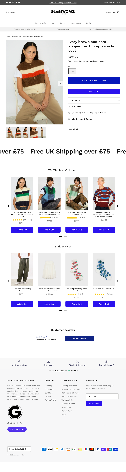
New (53, 23)
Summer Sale (40, 23)
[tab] (60, 236)
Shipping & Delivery (69, 386)
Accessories (76, 23)
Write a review (79, 338)
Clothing (63, 23)
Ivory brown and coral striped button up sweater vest (27, 36)
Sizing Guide (66, 407)
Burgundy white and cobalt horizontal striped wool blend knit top (103, 214)
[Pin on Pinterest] (77, 129)
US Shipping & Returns (70, 393)
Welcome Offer (67, 400)
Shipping (82, 61)
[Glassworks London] (63, 12)
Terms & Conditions (69, 396)
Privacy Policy (67, 411)
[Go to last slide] (8, 205)
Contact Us (49, 389)
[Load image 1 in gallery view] (34, 82)
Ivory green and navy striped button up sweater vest (22, 214)
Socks (88, 23)
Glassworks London (18, 455)
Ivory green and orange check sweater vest (76, 213)
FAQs (64, 414)
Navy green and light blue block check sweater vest (49, 213)
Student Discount (68, 404)
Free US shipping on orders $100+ (63, 3)
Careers (48, 396)
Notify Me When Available (94, 80)
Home (8, 36)
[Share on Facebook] (74, 129)
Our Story (48, 386)
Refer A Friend (50, 400)
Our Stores (49, 393)
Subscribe (94, 404)
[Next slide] (117, 205)
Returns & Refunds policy (71, 389)
